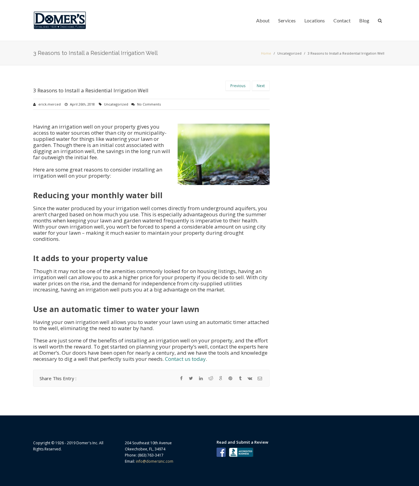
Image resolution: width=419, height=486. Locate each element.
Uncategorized (289, 53)
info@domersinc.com (154, 461)
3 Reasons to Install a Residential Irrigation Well (90, 90)
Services (287, 20)
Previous (237, 85)
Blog (364, 20)
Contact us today (185, 358)
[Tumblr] (240, 378)
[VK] (250, 378)
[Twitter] (191, 378)
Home (266, 53)
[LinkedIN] (201, 378)
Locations (314, 20)
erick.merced (49, 104)
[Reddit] (211, 378)
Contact (342, 20)
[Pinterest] (230, 378)
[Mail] (260, 378)
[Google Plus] (220, 378)
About (263, 20)
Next (261, 85)
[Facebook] (181, 378)
